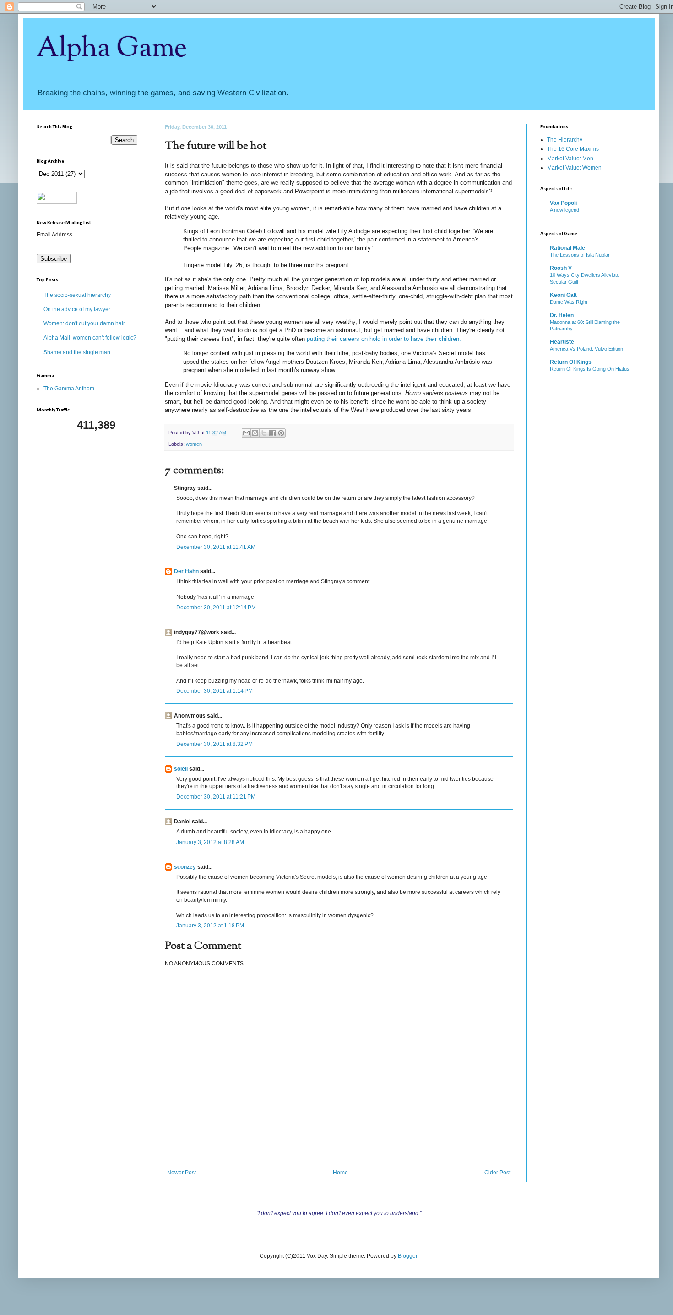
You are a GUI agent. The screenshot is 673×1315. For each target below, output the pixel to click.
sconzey (185, 867)
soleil (181, 769)
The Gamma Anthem (68, 388)
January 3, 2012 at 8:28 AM (210, 842)
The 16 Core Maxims (573, 149)
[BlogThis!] (255, 433)
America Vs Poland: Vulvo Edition (586, 348)
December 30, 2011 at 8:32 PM (214, 744)
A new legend (564, 210)
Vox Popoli (563, 203)
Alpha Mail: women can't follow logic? (89, 337)
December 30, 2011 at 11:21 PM (215, 797)
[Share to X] (263, 433)
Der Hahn (186, 571)
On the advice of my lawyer (76, 309)
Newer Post (181, 1172)
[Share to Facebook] (272, 433)
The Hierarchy (564, 140)
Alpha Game (112, 48)
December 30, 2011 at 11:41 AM (215, 547)
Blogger (407, 1256)
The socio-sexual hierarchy (77, 295)
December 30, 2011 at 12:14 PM (216, 607)
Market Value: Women (574, 167)
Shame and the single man (76, 352)
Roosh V (561, 268)
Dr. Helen (562, 315)
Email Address (54, 234)
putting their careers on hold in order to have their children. (384, 338)
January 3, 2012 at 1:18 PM (210, 925)
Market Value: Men (570, 158)
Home (340, 1172)
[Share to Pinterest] (281, 433)
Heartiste (562, 342)
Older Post (497, 1172)
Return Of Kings (571, 362)
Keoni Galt (563, 295)
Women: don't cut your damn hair (84, 323)
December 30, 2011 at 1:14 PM (214, 691)
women (194, 444)
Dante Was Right (568, 302)
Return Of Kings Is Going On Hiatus (590, 369)
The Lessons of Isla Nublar (580, 255)
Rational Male (567, 248)
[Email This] (246, 433)
